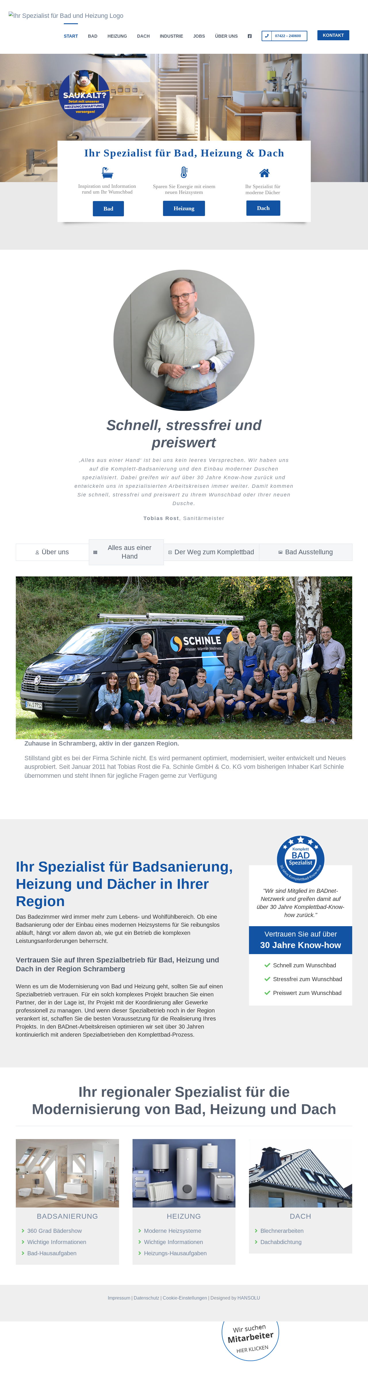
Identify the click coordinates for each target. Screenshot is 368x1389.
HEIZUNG (184, 1216)
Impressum (119, 1298)
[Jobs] (250, 1325)
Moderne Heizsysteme (172, 1231)
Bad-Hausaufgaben (51, 1253)
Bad (108, 208)
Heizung (184, 208)
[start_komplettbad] (67, 1142)
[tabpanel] (184, 681)
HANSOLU (248, 1298)
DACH (300, 1216)
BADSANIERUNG (67, 1216)
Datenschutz (146, 1298)
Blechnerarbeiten (282, 1231)
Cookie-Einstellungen (185, 1298)
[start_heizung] (184, 1142)
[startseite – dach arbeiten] (300, 1142)
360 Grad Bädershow (54, 1231)
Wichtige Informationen (56, 1242)
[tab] (52, 552)
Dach (263, 208)
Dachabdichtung (281, 1242)
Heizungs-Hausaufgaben (175, 1253)
